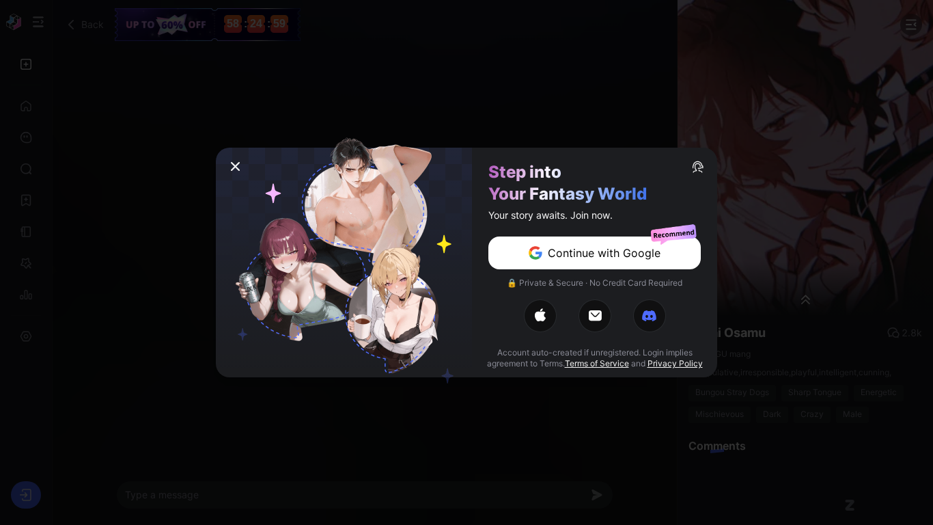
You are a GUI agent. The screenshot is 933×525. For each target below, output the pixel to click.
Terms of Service (597, 363)
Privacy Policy (675, 363)
